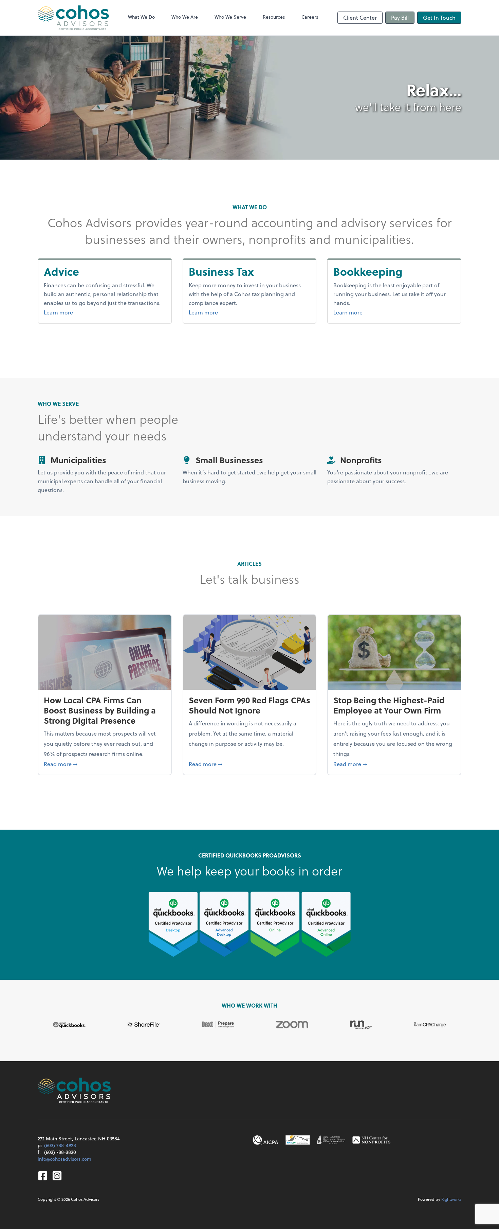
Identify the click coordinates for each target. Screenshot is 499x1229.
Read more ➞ (105, 764)
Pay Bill (400, 17)
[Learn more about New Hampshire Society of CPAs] (297, 1140)
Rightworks (451, 1199)
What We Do (141, 16)
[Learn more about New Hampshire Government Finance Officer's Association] (331, 1140)
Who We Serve (230, 16)
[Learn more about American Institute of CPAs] (266, 1140)
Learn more (75, 312)
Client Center (360, 17)
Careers (309, 16)
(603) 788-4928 (60, 1145)
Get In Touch (439, 17)
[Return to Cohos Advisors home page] (73, 17)
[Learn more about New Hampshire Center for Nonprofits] (371, 1140)
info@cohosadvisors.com (64, 1158)
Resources (274, 16)
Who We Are (184, 16)
